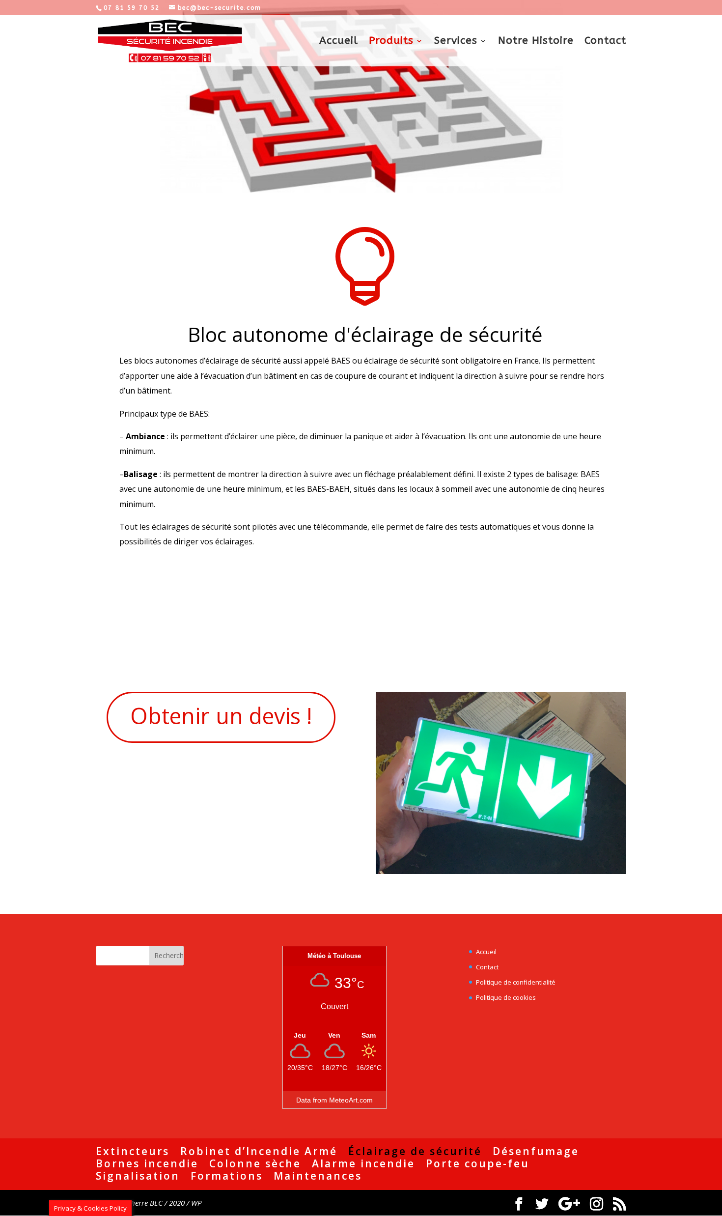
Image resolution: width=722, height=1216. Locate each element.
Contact (605, 42)
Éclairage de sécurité (415, 1151)
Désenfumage (536, 1151)
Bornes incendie (147, 1163)
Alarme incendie (363, 1163)
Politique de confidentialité (515, 982)
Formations (227, 1176)
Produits (391, 42)
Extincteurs (132, 1151)
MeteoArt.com (351, 1100)
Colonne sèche (255, 1163)
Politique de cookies (506, 997)
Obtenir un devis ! (221, 716)
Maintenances (318, 1176)
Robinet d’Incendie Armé (258, 1151)
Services (455, 42)
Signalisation (138, 1176)
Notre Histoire (536, 42)
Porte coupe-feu (477, 1163)
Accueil (338, 42)
